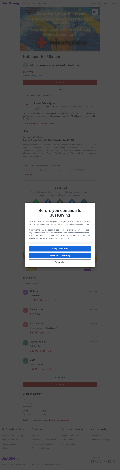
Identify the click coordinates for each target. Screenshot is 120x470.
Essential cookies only (60, 255)
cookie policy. (63, 238)
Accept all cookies (60, 248)
